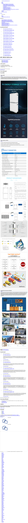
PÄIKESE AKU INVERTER (6, 8)
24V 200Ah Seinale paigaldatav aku (8, 30)
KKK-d (3, 11)
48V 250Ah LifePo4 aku (5, 349)
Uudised (3, 10)
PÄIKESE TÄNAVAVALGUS (5, 25)
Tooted (2, 3)
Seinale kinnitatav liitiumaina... (8, 44)
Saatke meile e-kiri (2, 69)
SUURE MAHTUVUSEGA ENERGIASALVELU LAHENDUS (11, 9)
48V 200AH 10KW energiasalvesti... (8, 49)
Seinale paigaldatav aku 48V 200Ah (8, 41)
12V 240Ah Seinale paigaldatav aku (8, 368)
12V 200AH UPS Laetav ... (7, 52)
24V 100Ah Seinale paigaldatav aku (8, 391)
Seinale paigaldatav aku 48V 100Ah (8, 35)
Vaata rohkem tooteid (5, 359)
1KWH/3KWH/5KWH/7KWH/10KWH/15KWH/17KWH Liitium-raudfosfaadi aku (10, 415)
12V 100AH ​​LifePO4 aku (7, 55)
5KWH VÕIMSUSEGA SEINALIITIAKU (7, 19)
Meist (2, 2)
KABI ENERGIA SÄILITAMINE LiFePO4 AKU (8, 21)
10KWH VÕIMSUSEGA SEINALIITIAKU (8, 4)
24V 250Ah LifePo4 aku (6, 362)
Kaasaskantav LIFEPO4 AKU (6, 7)
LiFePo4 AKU (5, 6)
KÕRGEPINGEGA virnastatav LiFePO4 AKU (8, 5)
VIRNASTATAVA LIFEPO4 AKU (6, 23)
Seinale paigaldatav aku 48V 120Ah (8, 38)
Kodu (2, 15)
